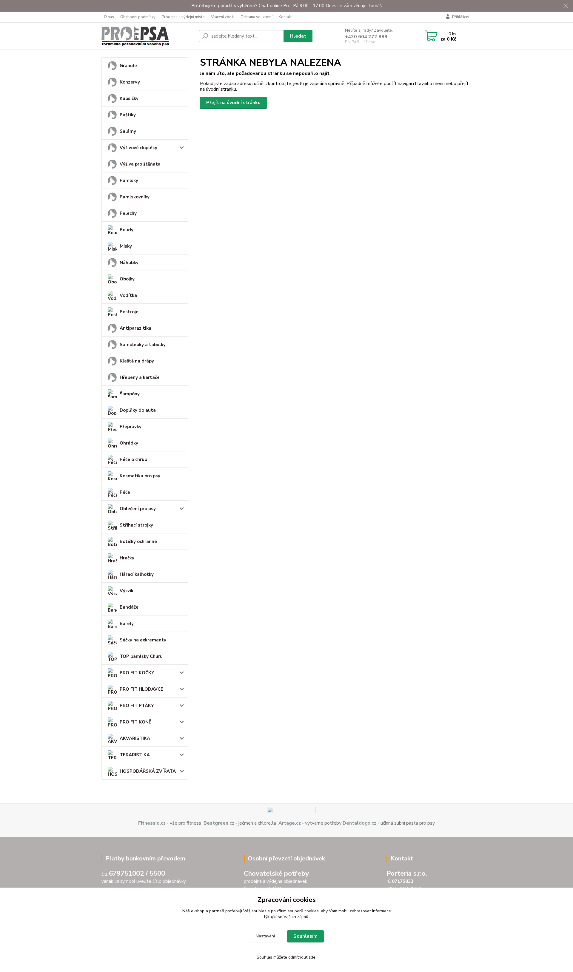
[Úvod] (147, 36)
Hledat (298, 36)
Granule (128, 66)
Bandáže (129, 607)
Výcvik (126, 591)
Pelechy (128, 213)
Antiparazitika (135, 328)
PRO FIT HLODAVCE (141, 689)
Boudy (126, 230)
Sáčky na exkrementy (143, 640)
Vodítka (128, 295)
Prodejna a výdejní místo (183, 17)
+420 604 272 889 (366, 36)
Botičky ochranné (138, 541)
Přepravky (130, 427)
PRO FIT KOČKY (137, 673)
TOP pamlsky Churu (141, 656)
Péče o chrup (133, 459)
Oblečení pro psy (138, 509)
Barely (127, 624)
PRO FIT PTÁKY (137, 706)
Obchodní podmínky (137, 17)
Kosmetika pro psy (140, 476)
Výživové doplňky (138, 148)
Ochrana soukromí (256, 17)
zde (312, 957)
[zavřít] (565, 6)
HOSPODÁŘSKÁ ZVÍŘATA (148, 771)
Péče (125, 492)
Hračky (127, 558)
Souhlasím (305, 936)
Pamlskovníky (135, 197)
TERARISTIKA (135, 755)
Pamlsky (129, 180)
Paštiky (128, 115)
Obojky (127, 279)
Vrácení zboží (222, 17)
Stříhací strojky (136, 525)
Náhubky (129, 263)
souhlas (259, 911)
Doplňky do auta (138, 410)
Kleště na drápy (137, 361)
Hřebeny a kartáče (140, 377)
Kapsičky (129, 98)
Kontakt (285, 17)
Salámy (128, 131)
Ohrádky (129, 443)
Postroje (129, 312)
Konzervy (130, 82)
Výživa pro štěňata (140, 164)
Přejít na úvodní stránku (233, 102)
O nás (109, 17)
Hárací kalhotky (137, 574)
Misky (126, 246)
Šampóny (130, 394)
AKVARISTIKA (135, 738)
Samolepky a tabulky (143, 345)
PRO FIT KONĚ (135, 722)
